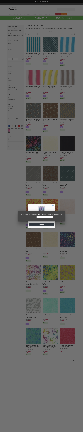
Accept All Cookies (48, 217)
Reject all (39, 217)
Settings (33, 217)
